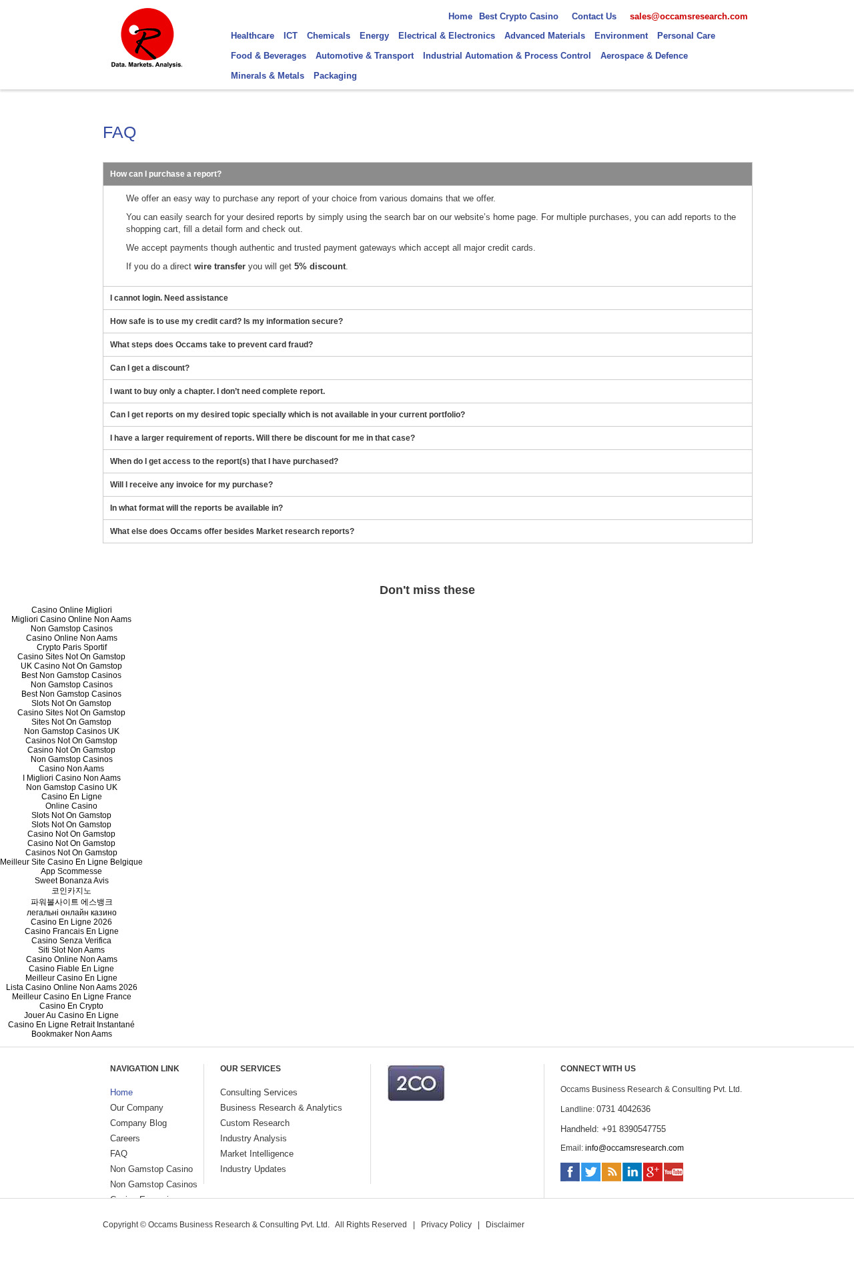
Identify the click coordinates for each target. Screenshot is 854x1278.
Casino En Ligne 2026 (71, 922)
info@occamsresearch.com (634, 1148)
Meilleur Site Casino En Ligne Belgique (71, 862)
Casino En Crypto (71, 1006)
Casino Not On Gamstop (71, 750)
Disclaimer (505, 1224)
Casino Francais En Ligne (72, 931)
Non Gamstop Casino (151, 1169)
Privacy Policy (446, 1224)
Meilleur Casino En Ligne (71, 978)
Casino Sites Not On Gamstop (71, 656)
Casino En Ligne (71, 796)
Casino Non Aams (71, 768)
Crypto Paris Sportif (72, 647)
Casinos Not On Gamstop (71, 740)
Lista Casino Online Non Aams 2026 (71, 987)
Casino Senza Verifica (71, 940)
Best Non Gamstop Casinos (71, 675)
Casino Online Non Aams (71, 638)
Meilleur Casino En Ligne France (71, 996)
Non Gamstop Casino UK (71, 787)
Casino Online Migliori (71, 610)
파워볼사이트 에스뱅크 (72, 902)
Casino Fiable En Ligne (71, 968)
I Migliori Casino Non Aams (72, 778)
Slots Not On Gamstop (71, 703)
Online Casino (71, 806)
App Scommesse (71, 871)
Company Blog (138, 1123)
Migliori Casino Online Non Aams (71, 619)
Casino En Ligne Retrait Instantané (71, 1024)
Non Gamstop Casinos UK (71, 731)
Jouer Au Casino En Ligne (71, 1015)
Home (121, 1092)
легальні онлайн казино (72, 912)
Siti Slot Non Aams (71, 950)
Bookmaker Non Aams (71, 1034)
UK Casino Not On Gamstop (71, 666)
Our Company (136, 1108)
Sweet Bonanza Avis (72, 880)
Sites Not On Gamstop (71, 722)
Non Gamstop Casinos (72, 628)
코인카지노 (71, 890)
